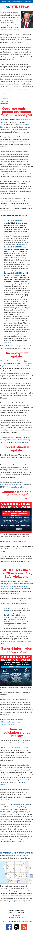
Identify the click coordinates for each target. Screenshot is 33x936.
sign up (12, 901)
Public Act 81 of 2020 (21, 804)
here (28, 348)
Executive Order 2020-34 (12, 273)
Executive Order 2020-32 (14, 275)
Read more (23, 245)
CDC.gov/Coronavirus (7, 724)
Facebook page (19, 84)
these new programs (21, 442)
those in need (22, 541)
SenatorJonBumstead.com (23, 921)
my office (3, 457)
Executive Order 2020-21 (12, 621)
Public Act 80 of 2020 (21, 748)
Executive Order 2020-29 (12, 221)
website (28, 901)
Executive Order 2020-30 (12, 247)
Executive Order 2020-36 (12, 305)
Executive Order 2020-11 (12, 608)
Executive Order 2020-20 (12, 615)
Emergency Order (8, 586)
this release (12, 470)
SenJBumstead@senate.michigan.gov (12, 79)
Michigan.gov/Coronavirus (8, 722)
